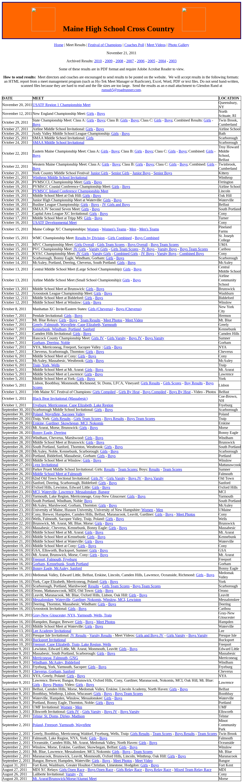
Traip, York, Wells (46, 365)
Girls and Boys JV (150, 635)
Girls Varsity (116, 338)
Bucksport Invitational (49, 640)
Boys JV (135, 338)
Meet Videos (156, 45)
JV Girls (79, 249)
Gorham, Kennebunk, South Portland (61, 564)
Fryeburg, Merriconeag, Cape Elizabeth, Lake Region (73, 405)
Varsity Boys (167, 249)
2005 (151, 61)
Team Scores (127, 469)
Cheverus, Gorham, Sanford (54, 671)
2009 (108, 61)
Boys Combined (147, 238)
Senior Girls (120, 173)
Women (93, 229)
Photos (58, 685)
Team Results (90, 320)
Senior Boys (163, 173)
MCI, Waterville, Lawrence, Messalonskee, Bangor (71, 492)
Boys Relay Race (158, 770)
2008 (119, 61)
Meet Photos (112, 320)
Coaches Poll (134, 45)
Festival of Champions (105, 45)
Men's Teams (149, 229)
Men (132, 229)
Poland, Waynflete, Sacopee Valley (59, 414)
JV (81, 774)
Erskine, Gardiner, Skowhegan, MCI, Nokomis (68, 423)
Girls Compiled (104, 392)
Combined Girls (126, 254)
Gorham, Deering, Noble (51, 343)
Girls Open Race (71, 770)
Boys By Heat (180, 392)
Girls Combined (120, 238)
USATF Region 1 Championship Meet (61, 105)
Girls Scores (172, 383)
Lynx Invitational (45, 465)
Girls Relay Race (129, 770)
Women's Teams (114, 229)
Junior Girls (99, 173)
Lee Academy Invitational (52, 631)
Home (58, 45)
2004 (162, 61)
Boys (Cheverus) (128, 309)
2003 (173, 61)
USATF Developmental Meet (55, 222)
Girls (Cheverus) (100, 309)
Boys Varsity (154, 338)
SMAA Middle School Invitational (58, 142)
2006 (141, 61)
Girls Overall (84, 245)
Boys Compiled (154, 392)
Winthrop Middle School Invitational (60, 178)
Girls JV (97, 338)
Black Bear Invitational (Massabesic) (60, 398)
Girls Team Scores (111, 245)
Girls (90, 114)
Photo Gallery (178, 45)
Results (109, 469)
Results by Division (90, 238)
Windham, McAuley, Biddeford (56, 662)
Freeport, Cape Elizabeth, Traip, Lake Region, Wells (72, 644)
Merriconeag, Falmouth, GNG (55, 658)
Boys (101, 114)
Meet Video (134, 320)
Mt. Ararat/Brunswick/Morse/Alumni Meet (65, 779)
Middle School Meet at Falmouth (57, 474)
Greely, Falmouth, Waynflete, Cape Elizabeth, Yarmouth (75, 325)
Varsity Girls (98, 249)
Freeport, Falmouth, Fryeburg (55, 559)
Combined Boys (191, 254)
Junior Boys (141, 173)
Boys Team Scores (165, 245)
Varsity (70, 774)
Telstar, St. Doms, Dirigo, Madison (59, 716)
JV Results (78, 635)
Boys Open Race (100, 770)
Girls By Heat (129, 392)
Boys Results (114, 419)
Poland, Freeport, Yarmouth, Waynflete (62, 725)
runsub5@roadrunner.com (121, 90)
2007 (130, 61)
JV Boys (147, 249)
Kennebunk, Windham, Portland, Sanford (64, 329)
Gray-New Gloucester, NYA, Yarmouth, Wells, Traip (72, 615)
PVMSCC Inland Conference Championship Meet (70, 191)
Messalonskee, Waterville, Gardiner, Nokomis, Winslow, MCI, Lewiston (87, 600)
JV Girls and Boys (116, 204)
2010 (98, 61)
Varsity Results (100, 635)
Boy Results (193, 383)
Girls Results (150, 383)
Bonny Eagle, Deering (49, 433)
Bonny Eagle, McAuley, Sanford (57, 568)
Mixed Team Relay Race (192, 770)
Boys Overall (138, 245)
